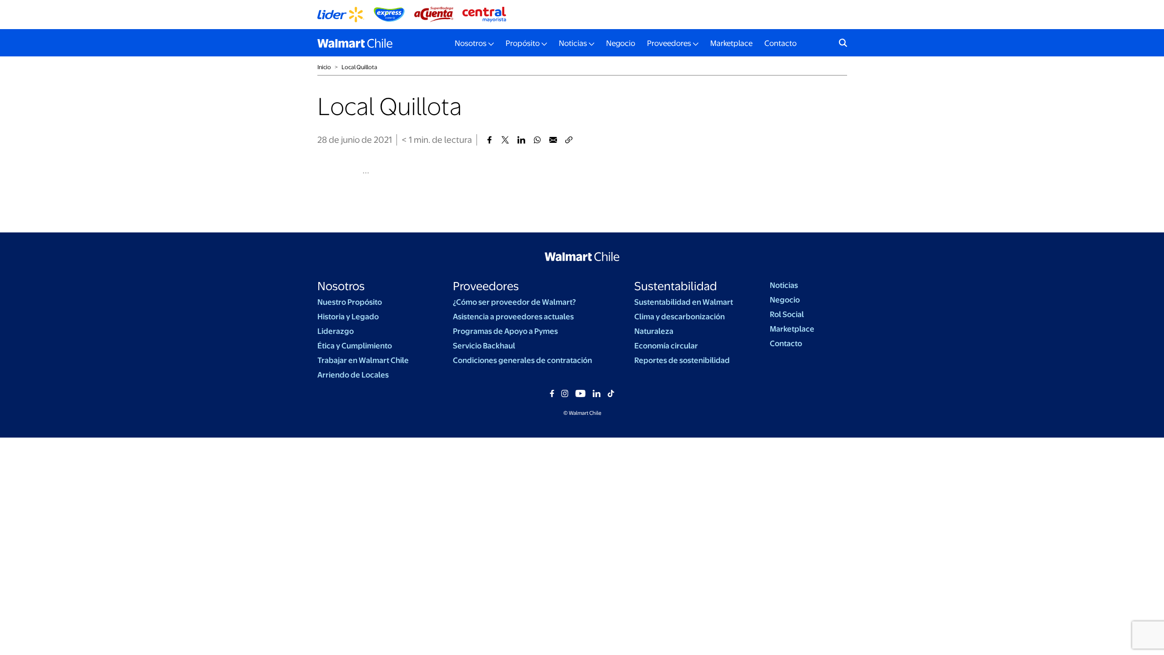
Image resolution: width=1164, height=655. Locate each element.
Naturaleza (653, 331)
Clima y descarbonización (679, 316)
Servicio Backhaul (484, 345)
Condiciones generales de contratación (522, 360)
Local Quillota (359, 67)
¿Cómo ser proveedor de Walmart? (514, 302)
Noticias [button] (573, 43)
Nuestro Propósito (349, 302)
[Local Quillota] (489, 140)
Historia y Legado (348, 316)
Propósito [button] (523, 43)
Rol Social (787, 314)
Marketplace (731, 43)
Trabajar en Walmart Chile (363, 360)
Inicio (324, 67)
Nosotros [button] (471, 43)
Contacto (780, 43)
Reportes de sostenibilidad (682, 360)
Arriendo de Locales (353, 374)
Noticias (784, 285)
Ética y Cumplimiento (354, 345)
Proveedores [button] (669, 43)
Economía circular (666, 345)
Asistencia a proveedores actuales (513, 316)
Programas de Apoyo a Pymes (505, 331)
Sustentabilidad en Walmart (683, 302)
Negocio (620, 43)
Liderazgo (335, 331)
